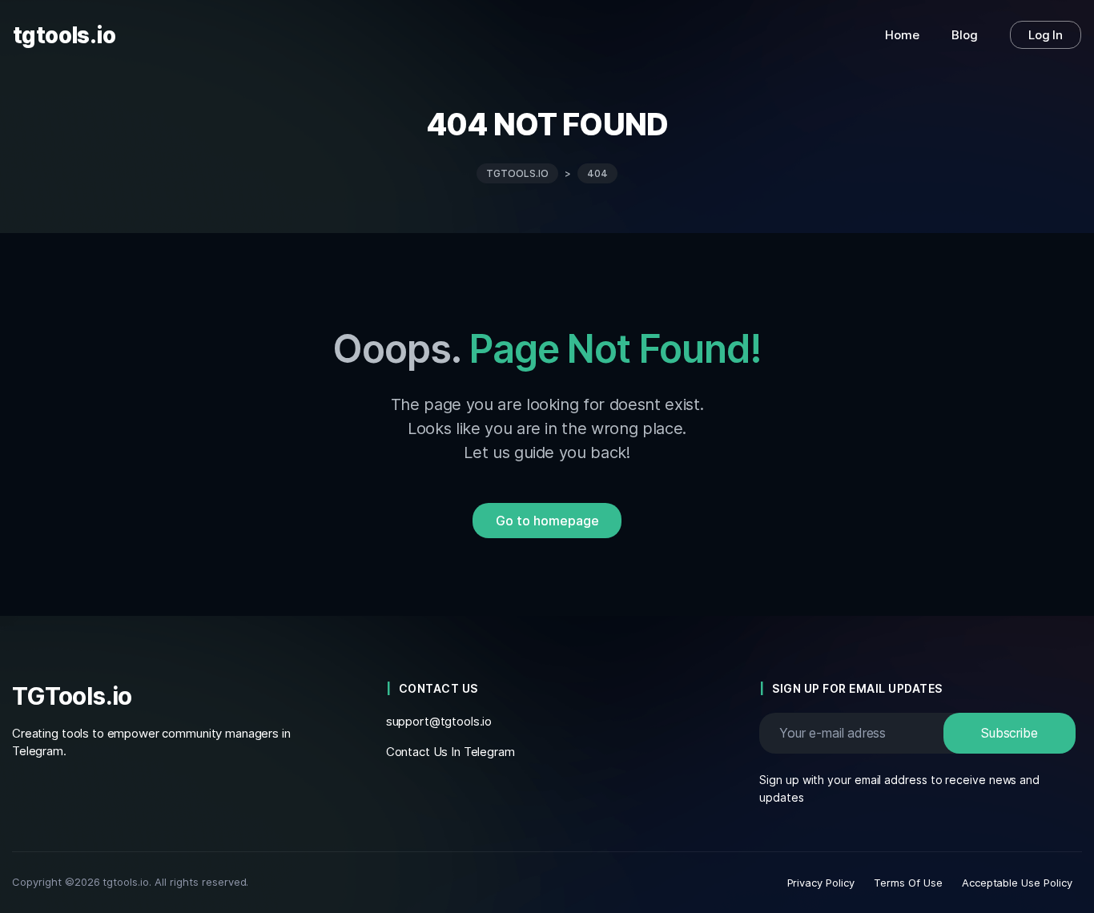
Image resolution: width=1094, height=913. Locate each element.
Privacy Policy (821, 882)
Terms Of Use (908, 882)
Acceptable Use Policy (1017, 882)
